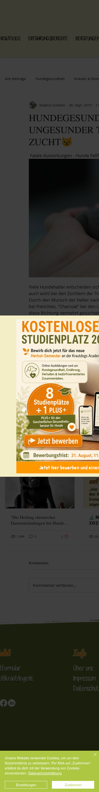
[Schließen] (92, 757)
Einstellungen (26, 784)
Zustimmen (73, 784)
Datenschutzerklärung (45, 773)
